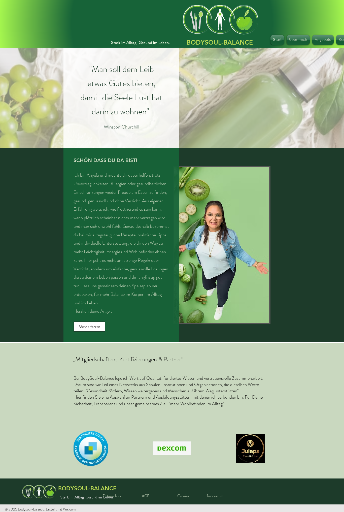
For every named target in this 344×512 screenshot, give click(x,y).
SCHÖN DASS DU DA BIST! (105, 160)
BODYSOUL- (220, 42)
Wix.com (69, 509)
